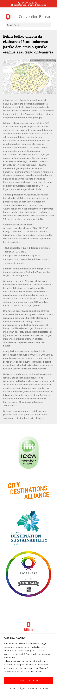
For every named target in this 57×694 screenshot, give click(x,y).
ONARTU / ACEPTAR (28, 680)
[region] (28, 664)
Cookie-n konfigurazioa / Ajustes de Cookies (29, 688)
